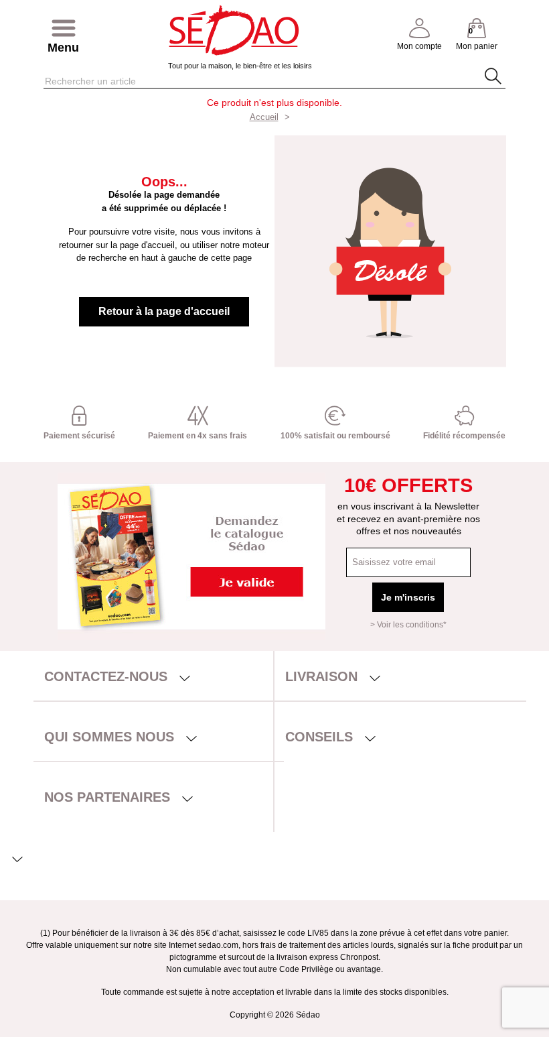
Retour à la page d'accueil (164, 311)
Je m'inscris (408, 597)
